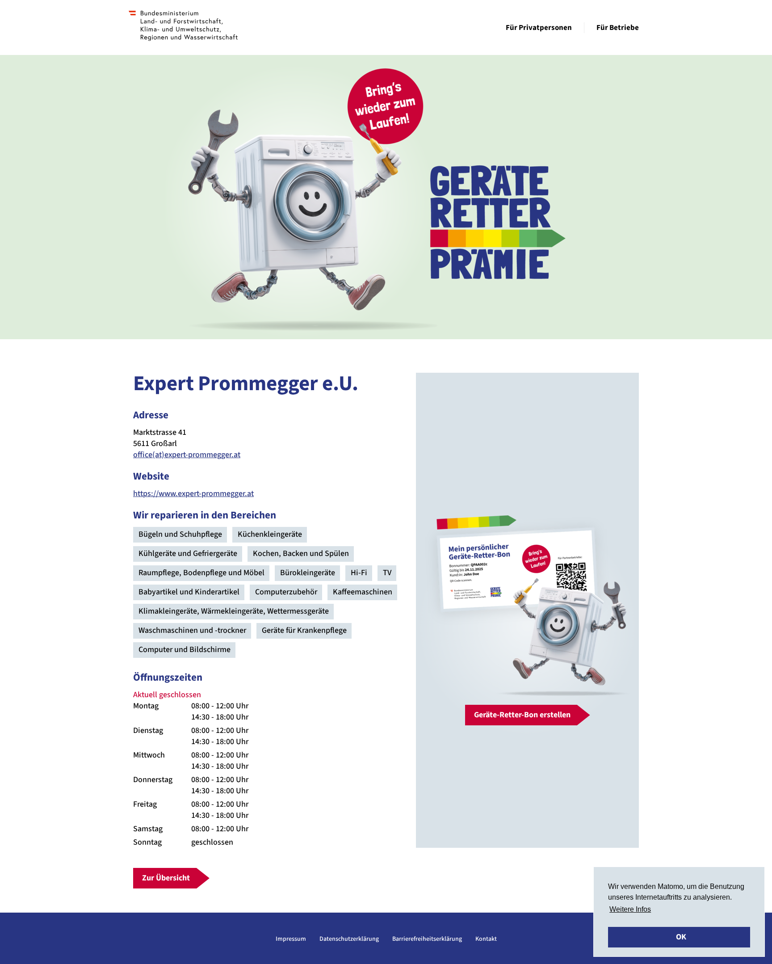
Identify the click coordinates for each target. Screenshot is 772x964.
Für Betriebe (617, 27)
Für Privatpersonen (539, 27)
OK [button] (681, 937)
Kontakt (486, 939)
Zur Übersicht (166, 878)
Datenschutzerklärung (349, 939)
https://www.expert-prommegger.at (193, 493)
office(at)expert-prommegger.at (186, 454)
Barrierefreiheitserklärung (427, 939)
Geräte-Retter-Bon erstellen (522, 714)
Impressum (291, 939)
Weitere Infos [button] (630, 909)
